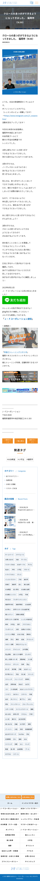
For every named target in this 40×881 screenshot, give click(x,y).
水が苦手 (22, 724)
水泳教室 (8, 589)
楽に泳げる (8, 724)
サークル (24, 559)
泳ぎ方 (27, 684)
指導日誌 (9, 480)
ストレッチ (8, 679)
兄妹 (17, 559)
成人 (20, 584)
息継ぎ (7, 584)
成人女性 (8, 714)
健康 (6, 639)
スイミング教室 (10, 634)
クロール (26, 569)
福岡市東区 (19, 604)
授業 (16, 744)
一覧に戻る (20, 441)
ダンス (19, 574)
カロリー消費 (9, 644)
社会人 (7, 569)
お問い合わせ (9, 559)
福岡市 (14, 584)
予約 (13, 569)
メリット (8, 649)
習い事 (13, 749)
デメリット (16, 649)
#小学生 (21, 459)
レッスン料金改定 (26, 619)
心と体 (7, 719)
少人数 (30, 659)
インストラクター (10, 579)
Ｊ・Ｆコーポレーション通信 (18, 318)
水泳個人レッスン (10, 594)
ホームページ (9, 554)
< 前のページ (8, 441)
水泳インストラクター (26, 689)
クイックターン (15, 704)
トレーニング (19, 679)
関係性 (29, 634)
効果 (22, 664)
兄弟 (17, 629)
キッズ (27, 744)
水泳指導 (28, 604)
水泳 (25, 739)
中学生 (13, 624)
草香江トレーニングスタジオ (15, 352)
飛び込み (8, 599)
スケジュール (20, 554)
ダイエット (30, 639)
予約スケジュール (21, 644)
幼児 (6, 699)
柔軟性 (27, 679)
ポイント (16, 664)
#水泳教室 (11, 459)
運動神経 (22, 659)
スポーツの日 (9, 709)
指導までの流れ (26, 629)
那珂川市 (16, 714)
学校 (27, 734)
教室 (6, 749)
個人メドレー (9, 614)
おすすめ (8, 754)
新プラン (22, 699)
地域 (21, 729)
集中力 (14, 719)
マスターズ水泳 (11, 488)
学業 (20, 669)
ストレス (30, 674)
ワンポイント (9, 629)
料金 (26, 594)
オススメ (8, 664)
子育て (31, 714)
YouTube (21, 734)
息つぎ (7, 669)
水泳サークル (21, 564)
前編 (16, 724)
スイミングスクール (22, 709)
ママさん (24, 714)
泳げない (16, 694)
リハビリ (8, 694)
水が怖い (8, 609)
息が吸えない (9, 674)
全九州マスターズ (10, 734)
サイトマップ (30, 861)
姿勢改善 (13, 684)
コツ (6, 689)
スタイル (24, 694)
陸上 (28, 664)
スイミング (8, 744)
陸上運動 (8, 654)
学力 (12, 639)
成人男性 (16, 589)
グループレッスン (28, 704)
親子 (18, 624)
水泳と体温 (20, 634)
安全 (17, 674)
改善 (30, 694)
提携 (29, 724)
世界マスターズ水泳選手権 (21, 609)
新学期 (14, 669)
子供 (20, 579)
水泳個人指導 (25, 589)
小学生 (19, 569)
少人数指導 (14, 689)
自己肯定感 (22, 719)
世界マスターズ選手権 (12, 619)
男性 (6, 704)
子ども (30, 564)
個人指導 (26, 584)
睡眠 (32, 709)
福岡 (20, 739)
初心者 (23, 674)
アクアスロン (27, 624)
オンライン (14, 699)
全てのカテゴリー (12, 476)
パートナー (8, 729)
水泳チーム (27, 669)
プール (27, 749)
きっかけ (28, 654)
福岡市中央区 (9, 604)
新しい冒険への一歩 (11, 659)
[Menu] (36, 2)
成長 (22, 639)
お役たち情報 (10, 484)
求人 (14, 739)
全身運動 (20, 749)
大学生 (21, 594)
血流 (6, 684)
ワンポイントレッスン (20, 599)
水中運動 (25, 649)
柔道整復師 (28, 729)
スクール (16, 754)
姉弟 (6, 624)
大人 (21, 744)
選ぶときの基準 (18, 654)
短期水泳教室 (20, 614)
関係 (17, 639)
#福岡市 (30, 459)
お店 (16, 729)
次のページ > (32, 441)
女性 (29, 699)
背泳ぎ (21, 684)
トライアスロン (10, 574)
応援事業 (8, 739)
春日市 (26, 579)
